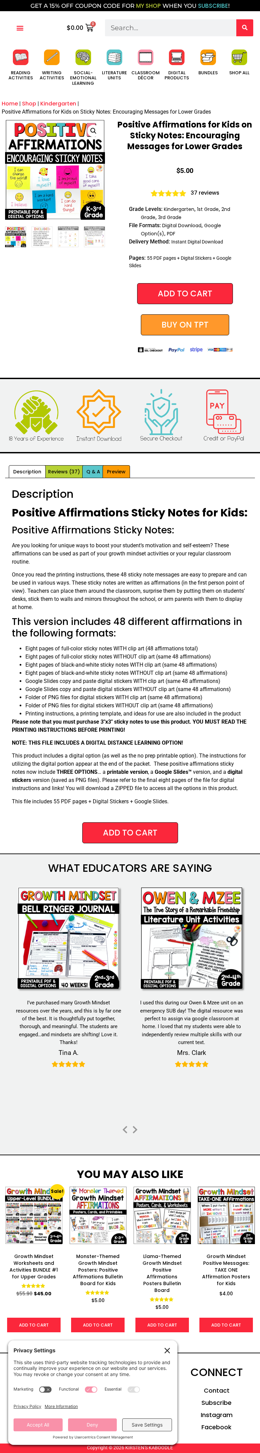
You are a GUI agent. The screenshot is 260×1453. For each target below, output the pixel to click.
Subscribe (216, 1402)
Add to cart (185, 293)
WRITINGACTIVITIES (52, 75)
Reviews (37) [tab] (64, 471)
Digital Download (181, 225)
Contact (217, 1390)
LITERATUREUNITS (114, 75)
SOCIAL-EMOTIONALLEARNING (83, 78)
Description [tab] (27, 471)
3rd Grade (169, 217)
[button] (19, 27)
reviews (205, 193)
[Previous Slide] (125, 1128)
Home (10, 103)
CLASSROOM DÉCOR (145, 75)
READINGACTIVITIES (20, 75)
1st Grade (208, 209)
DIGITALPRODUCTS (177, 75)
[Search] (244, 27)
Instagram (217, 1415)
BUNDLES (208, 73)
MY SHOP (148, 6)
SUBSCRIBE (213, 6)
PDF (171, 233)
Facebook (216, 1427)
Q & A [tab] (93, 471)
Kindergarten (58, 103)
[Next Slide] (135, 1128)
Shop (29, 103)
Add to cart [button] (34, 1325)
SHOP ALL (239, 73)
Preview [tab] (116, 471)
